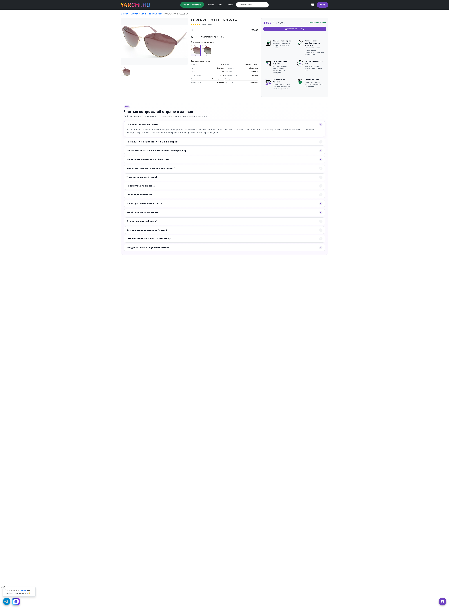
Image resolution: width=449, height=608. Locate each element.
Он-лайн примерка (192, 5)
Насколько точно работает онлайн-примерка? (152, 142)
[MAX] (16, 601)
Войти (322, 5)
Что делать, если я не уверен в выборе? (148, 247)
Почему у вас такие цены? (141, 186)
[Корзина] (442, 601)
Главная (124, 14)
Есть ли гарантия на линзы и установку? (149, 239)
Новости (230, 5)
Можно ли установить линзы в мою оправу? (151, 168)
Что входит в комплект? (140, 195)
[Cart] (312, 5)
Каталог (210, 5)
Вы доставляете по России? (142, 221)
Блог (220, 5)
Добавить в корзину (294, 29)
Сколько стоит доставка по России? (147, 230)
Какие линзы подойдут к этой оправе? (148, 159)
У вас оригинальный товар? (142, 177)
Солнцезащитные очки (151, 14)
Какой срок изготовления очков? (145, 203)
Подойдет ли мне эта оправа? (143, 124)
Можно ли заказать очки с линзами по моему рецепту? (157, 150)
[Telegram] (6, 601)
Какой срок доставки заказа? (143, 212)
